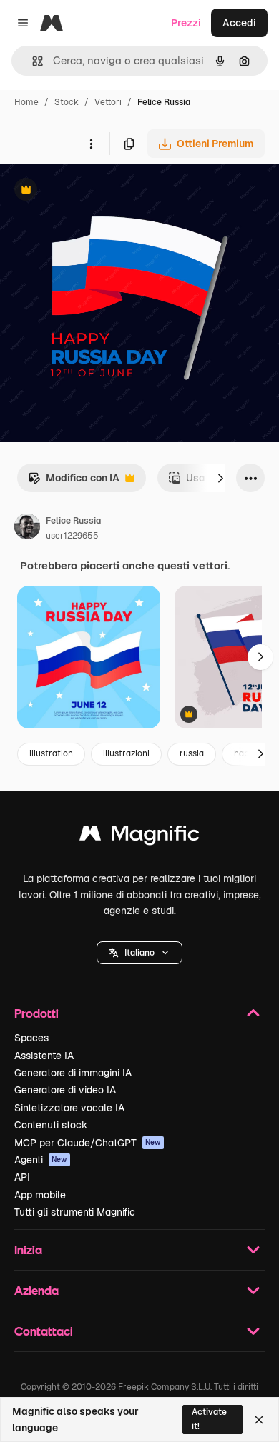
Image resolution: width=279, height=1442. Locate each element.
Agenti (40, 1159)
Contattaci (43, 1330)
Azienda (36, 1290)
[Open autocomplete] (32, 61)
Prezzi (186, 22)
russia (192, 753)
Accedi (239, 22)
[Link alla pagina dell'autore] (27, 529)
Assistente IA (44, 1055)
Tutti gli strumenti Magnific (74, 1212)
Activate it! (209, 1418)
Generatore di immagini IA (73, 1072)
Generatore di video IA (65, 1089)
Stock (66, 102)
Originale (94, 191)
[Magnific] (139, 837)
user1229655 (72, 535)
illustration (51, 753)
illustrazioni (126, 753)
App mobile (40, 1194)
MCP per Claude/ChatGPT (87, 1142)
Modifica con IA (73, 481)
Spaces (31, 1037)
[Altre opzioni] (91, 143)
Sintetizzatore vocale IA (69, 1107)
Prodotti (36, 1013)
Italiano (139, 952)
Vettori (108, 102)
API (22, 1177)
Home (26, 102)
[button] (139, 952)
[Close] (259, 1419)
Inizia (28, 1249)
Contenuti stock (50, 1124)
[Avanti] (220, 478)
